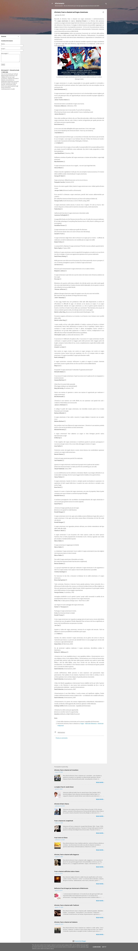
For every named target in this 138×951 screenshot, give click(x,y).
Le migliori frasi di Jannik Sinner (64, 787)
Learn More (97, 947)
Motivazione (61, 732)
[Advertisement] (79, 750)
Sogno (82, 723)
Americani (100, 723)
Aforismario (59, 3)
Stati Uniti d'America (91, 723)
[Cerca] (106, 4)
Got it (104, 947)
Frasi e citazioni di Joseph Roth (63, 820)
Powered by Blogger (80, 941)
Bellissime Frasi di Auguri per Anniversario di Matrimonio (71, 888)
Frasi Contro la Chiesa (60, 837)
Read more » (100, 782)
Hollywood (60, 725)
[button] (103, 12)
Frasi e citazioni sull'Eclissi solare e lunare (66, 871)
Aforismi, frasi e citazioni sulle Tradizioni (66, 905)
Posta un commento (61, 738)
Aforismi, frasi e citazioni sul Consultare (66, 770)
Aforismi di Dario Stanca (61, 804)
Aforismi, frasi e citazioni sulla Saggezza (66, 854)
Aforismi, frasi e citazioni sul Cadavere (65, 922)
